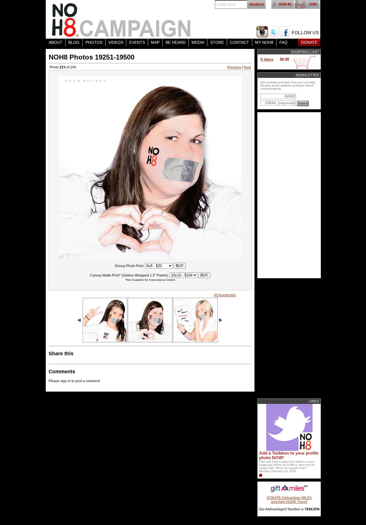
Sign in (285, 4)
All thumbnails (225, 295)
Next (247, 67)
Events (137, 42)
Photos (93, 42)
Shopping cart (305, 52)
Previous (234, 67)
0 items (266, 59)
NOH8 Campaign (121, 19)
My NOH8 (264, 42)
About (55, 42)
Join (313, 4)
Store (217, 42)
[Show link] (289, 450)
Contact (239, 42)
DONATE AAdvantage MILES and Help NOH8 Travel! (289, 500)
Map (155, 42)
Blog (73, 42)
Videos (115, 42)
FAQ (283, 42)
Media (198, 42)
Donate (309, 42)
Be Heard (176, 42)
